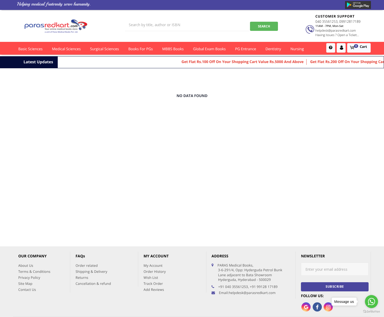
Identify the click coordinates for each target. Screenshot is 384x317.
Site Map (25, 283)
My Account (152, 265)
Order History (154, 271)
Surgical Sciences (104, 49)
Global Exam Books (209, 49)
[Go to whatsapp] (371, 301)
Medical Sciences (66, 49)
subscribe (334, 286)
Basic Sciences (30, 49)
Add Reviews (153, 289)
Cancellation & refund (93, 283)
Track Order (153, 283)
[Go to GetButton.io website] (371, 311)
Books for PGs (140, 49)
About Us (25, 265)
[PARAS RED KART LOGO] (56, 26)
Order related (86, 265)
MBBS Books (173, 49)
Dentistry (273, 49)
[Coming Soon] (358, 5)
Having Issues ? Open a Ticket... (337, 35)
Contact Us (27, 289)
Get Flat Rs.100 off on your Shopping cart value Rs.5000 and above (238, 61)
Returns (81, 277)
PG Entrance (245, 49)
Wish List (150, 277)
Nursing (297, 49)
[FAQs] (331, 48)
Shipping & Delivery (91, 271)
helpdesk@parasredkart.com (335, 30)
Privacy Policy (29, 277)
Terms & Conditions (34, 271)
